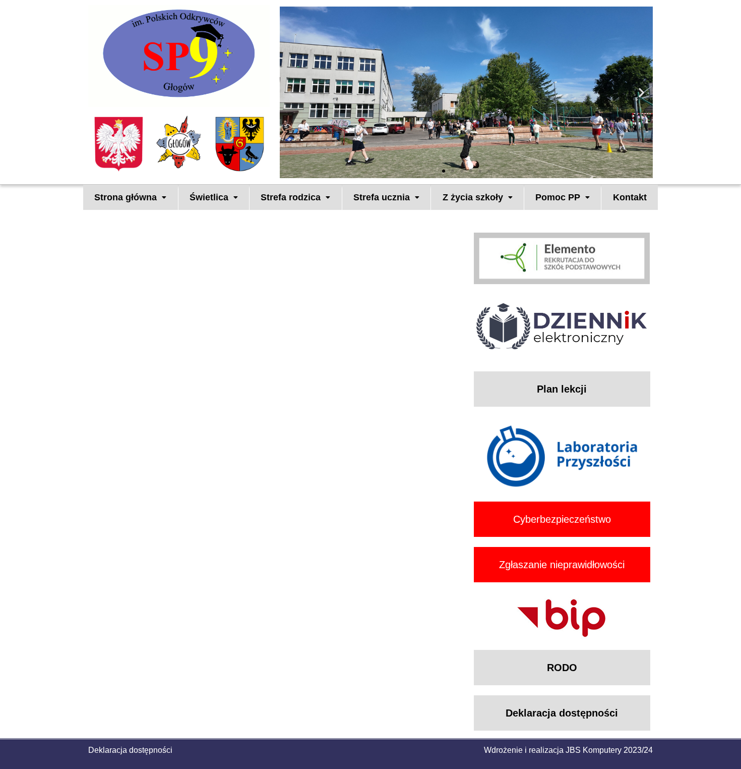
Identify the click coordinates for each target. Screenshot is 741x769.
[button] (291, 92)
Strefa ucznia (381, 197)
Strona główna (125, 197)
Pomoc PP (557, 197)
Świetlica (209, 197)
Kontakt (630, 197)
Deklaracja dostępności (130, 750)
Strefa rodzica (291, 197)
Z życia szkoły (473, 197)
